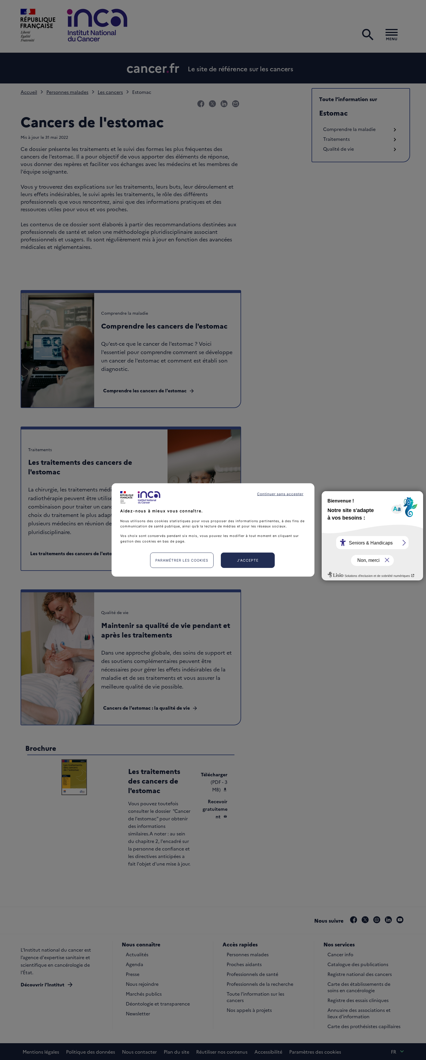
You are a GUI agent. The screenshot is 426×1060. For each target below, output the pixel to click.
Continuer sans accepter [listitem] (280, 494)
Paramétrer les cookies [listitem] (181, 560)
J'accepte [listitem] (247, 560)
